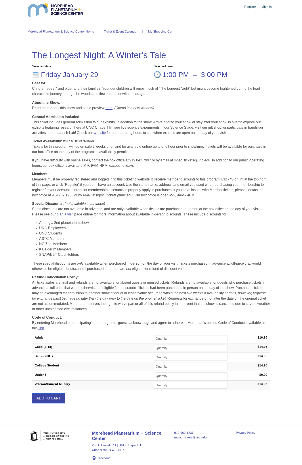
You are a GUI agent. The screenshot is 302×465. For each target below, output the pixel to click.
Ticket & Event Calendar (121, 31)
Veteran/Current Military (52, 384)
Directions (103, 458)
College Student (47, 365)
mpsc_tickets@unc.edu (190, 437)
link (41, 328)
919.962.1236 (184, 432)
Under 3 (40, 374)
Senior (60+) (44, 356)
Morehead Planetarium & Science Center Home (61, 31)
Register (250, 6)
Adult (39, 337)
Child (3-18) (43, 347)
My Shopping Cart (160, 31)
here (109, 108)
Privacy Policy (245, 432)
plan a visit (65, 214)
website (100, 133)
